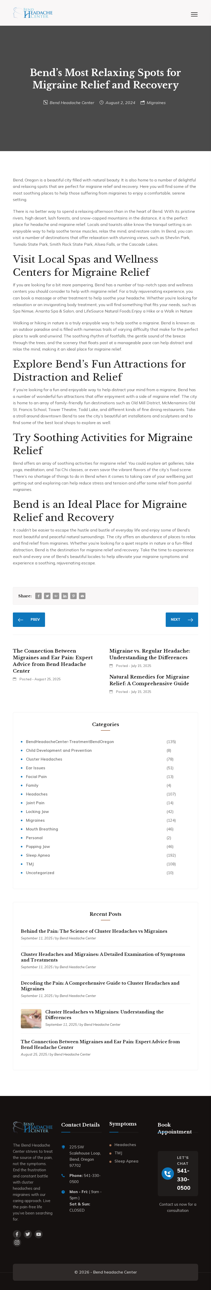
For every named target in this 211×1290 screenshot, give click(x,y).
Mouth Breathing (42, 829)
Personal (34, 837)
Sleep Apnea (38, 855)
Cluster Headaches (44, 759)
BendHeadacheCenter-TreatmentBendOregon (70, 741)
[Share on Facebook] (38, 596)
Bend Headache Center (72, 102)
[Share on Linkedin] (64, 596)
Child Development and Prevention (59, 750)
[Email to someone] (82, 596)
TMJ (30, 864)
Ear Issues (35, 767)
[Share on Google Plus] (56, 596)
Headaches (37, 794)
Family (32, 785)
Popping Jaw (38, 846)
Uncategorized (40, 872)
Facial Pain (36, 776)
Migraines (156, 102)
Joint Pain (35, 802)
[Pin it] (73, 596)
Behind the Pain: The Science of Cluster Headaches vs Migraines (94, 931)
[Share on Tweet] (47, 596)
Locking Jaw (37, 811)
